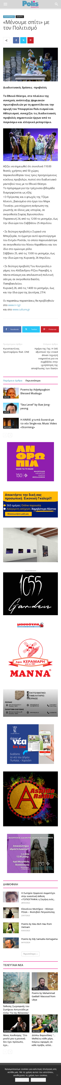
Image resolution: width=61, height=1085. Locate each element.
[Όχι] (57, 1075)
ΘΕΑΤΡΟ (20, 17)
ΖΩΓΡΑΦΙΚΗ (8, 1002)
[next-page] (10, 435)
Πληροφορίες (38, 1080)
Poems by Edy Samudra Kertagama (39, 938)
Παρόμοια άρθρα (12, 380)
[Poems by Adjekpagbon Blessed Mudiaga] (11, 393)
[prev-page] (5, 435)
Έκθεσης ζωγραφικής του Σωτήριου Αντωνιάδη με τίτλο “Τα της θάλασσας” (16, 1009)
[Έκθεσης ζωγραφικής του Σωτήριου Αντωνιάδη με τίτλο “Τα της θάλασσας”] (16, 987)
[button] (5, 4)
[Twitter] (23, 40)
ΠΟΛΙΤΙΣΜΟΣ (9, 17)
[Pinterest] (30, 40)
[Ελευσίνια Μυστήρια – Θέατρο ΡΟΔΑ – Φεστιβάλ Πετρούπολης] (11, 912)
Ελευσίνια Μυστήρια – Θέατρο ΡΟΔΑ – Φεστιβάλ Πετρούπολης (38, 910)
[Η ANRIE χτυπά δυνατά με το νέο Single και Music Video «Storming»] (11, 423)
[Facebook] (16, 40)
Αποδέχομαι (22, 1080)
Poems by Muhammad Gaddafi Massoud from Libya (43, 996)
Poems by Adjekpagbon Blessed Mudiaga (35, 391)
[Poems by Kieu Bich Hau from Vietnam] (11, 927)
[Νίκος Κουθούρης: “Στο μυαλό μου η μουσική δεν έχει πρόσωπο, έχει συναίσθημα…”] (16, 1023)
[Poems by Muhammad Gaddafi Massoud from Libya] (45, 981)
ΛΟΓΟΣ (6, 397)
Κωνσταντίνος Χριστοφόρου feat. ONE (16, 350)
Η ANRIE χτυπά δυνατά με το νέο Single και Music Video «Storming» (38, 423)
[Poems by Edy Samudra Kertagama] (11, 942)
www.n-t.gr (14, 305)
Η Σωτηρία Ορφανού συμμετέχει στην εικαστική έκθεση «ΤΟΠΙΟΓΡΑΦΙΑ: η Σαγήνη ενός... (38, 896)
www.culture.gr (21, 309)
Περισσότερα (33, 380)
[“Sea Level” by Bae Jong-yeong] (11, 408)
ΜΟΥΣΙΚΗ (7, 427)
